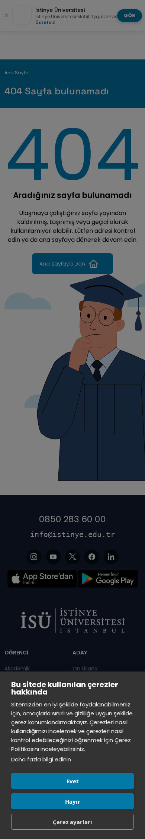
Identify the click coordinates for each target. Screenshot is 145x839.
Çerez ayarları (72, 822)
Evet (73, 781)
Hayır (72, 801)
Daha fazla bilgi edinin (41, 759)
